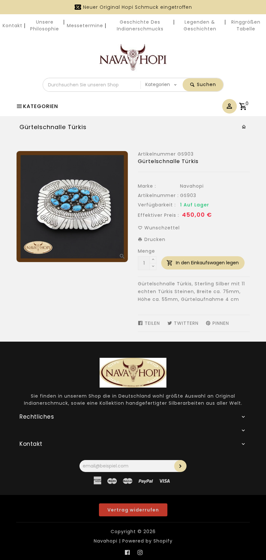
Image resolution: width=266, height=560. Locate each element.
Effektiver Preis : (158, 215)
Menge (146, 251)
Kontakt (12, 25)
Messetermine (85, 25)
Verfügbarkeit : (157, 205)
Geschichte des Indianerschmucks (140, 25)
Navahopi (192, 186)
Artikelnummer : (158, 195)
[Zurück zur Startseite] (244, 127)
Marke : (147, 186)
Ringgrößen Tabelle (245, 25)
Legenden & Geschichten (200, 25)
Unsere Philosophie (44, 25)
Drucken (154, 239)
